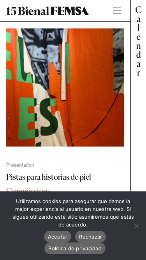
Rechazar (90, 236)
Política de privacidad (75, 248)
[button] (138, 130)
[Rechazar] (136, 226)
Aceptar (58, 236)
